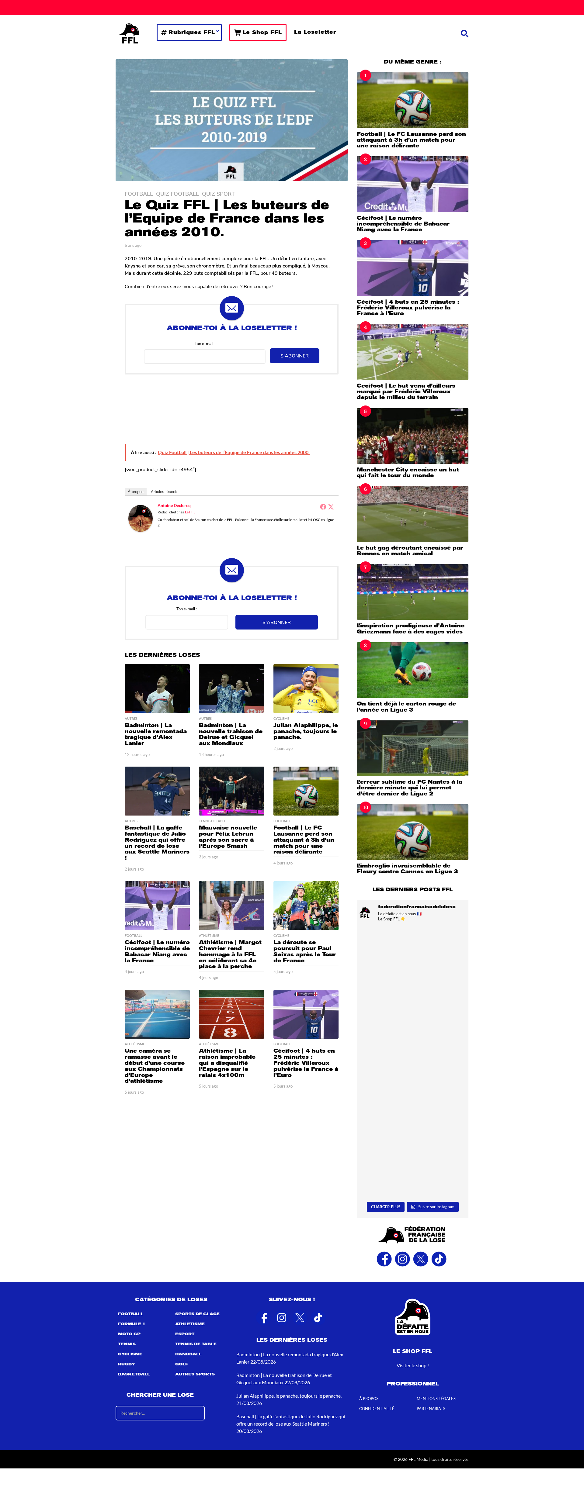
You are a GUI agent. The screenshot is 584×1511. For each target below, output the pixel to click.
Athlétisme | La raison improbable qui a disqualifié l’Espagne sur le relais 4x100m (227, 1062)
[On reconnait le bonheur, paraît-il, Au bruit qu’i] (412, 960)
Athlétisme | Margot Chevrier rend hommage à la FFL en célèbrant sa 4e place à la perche (230, 954)
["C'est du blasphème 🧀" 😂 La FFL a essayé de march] (412, 1165)
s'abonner (294, 355)
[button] (464, 33)
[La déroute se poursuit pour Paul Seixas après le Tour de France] (306, 905)
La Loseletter (315, 32)
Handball (188, 1354)
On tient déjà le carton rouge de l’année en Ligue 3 (406, 706)
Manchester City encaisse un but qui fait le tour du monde (408, 472)
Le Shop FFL (262, 32)
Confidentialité (377, 1408)
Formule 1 (131, 1324)
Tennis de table (212, 821)
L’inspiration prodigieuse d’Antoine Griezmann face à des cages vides (410, 628)
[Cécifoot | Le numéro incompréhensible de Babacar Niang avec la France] (157, 905)
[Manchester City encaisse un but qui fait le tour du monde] (412, 436)
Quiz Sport (218, 194)
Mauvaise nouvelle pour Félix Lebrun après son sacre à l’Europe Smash (228, 836)
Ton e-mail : (205, 343)
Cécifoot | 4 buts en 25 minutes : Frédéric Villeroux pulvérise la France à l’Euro (305, 1062)
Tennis (127, 1344)
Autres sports (195, 1374)
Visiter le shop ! (413, 1365)
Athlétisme (209, 935)
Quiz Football (177, 194)
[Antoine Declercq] (140, 518)
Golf (181, 1364)
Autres (131, 718)
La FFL (190, 512)
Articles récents (165, 491)
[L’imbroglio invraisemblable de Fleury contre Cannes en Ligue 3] (412, 832)
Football (139, 194)
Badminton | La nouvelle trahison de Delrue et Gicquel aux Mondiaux (230, 734)
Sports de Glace (197, 1314)
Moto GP (129, 1334)
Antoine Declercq (174, 505)
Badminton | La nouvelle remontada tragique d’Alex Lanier (156, 734)
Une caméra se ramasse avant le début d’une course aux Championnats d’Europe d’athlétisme (155, 1066)
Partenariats (431, 1408)
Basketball (134, 1374)
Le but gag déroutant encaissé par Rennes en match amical (410, 550)
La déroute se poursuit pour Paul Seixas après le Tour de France (304, 951)
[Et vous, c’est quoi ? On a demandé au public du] (412, 1097)
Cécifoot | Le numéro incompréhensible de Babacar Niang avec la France (157, 951)
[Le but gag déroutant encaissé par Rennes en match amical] (412, 514)
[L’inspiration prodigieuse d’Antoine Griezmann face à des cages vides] (412, 592)
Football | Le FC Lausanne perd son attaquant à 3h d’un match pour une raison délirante (303, 839)
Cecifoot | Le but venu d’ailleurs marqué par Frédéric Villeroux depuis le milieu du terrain (406, 391)
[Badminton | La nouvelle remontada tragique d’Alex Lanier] (157, 688)
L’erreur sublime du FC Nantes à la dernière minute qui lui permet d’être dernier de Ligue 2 (409, 787)
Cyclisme (281, 718)
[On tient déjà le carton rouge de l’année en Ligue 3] (412, 670)
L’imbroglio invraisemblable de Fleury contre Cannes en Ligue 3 (407, 868)
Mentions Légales (436, 1398)
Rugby (126, 1364)
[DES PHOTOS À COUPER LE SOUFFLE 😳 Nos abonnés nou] (412, 1028)
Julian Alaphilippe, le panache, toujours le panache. (305, 731)
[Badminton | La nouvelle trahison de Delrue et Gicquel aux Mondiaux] (231, 688)
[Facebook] (323, 506)
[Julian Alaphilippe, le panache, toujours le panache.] (306, 688)
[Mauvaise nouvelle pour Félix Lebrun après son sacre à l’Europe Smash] (231, 791)
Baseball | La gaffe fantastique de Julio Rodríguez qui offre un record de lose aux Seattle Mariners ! (157, 842)
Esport (184, 1334)
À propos (136, 491)
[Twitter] (331, 506)
